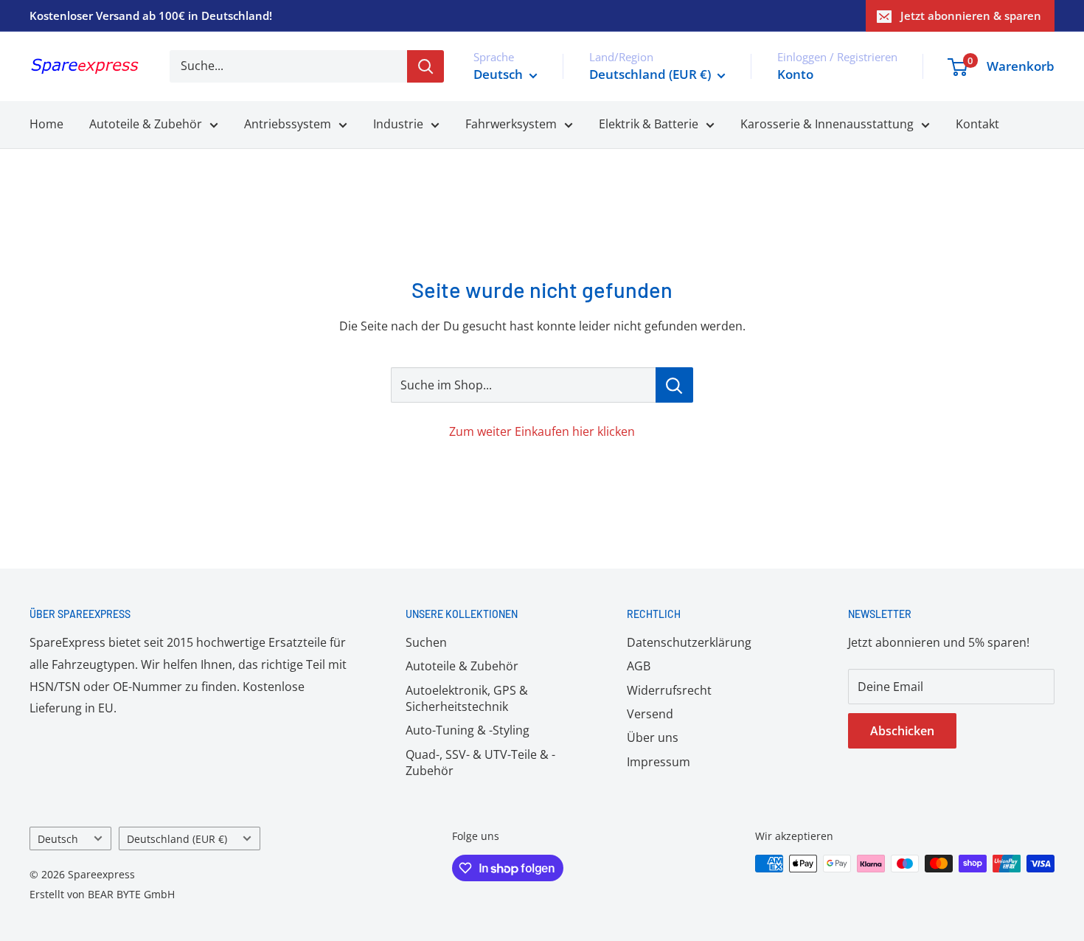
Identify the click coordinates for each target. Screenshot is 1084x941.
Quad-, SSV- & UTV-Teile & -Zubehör (480, 762)
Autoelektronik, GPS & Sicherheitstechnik (467, 698)
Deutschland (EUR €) (177, 839)
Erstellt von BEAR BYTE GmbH (102, 894)
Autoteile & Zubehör (145, 124)
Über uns (652, 737)
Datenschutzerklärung (689, 642)
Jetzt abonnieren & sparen (970, 15)
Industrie (398, 124)
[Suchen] (425, 66)
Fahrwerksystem (511, 124)
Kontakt (977, 124)
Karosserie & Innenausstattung (827, 124)
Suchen (426, 642)
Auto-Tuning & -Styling (467, 730)
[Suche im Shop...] (674, 385)
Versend (650, 714)
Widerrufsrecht (669, 690)
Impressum (658, 762)
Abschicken (902, 731)
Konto (795, 74)
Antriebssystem (287, 124)
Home (46, 124)
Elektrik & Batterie (648, 124)
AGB (638, 666)
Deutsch (58, 839)
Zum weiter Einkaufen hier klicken (542, 431)
